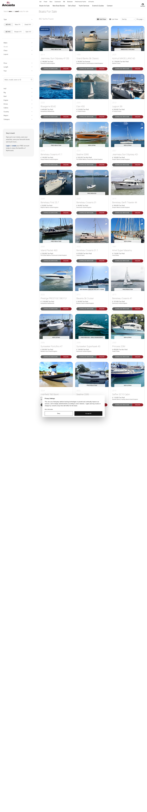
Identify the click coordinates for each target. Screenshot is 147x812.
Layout (6, 54)
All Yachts (91, 1)
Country (6, 112)
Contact (109, 6)
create (14, 146)
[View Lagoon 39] (127, 86)
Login (8, 146)
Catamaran (58, 1)
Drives (6, 104)
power (18, 32)
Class (5, 50)
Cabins (6, 108)
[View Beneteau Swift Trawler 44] (127, 182)
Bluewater (70, 1)
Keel (5, 96)
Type (5, 19)
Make (5, 43)
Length (6, 67)
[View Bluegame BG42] (56, 86)
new (10, 11)
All (8, 24)
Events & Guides (98, 6)
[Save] (70, 28)
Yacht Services (84, 6)
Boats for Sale (44, 6)
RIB (64, 1)
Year (5, 71)
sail (28, 32)
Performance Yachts (80, 1)
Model (6, 47)
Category (7, 119)
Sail (40, 1)
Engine (6, 100)
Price (5, 63)
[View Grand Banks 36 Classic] (92, 38)
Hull (5, 89)
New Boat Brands (59, 6)
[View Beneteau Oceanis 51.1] (92, 230)
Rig (5, 92)
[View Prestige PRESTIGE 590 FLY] (56, 278)
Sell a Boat (72, 6)
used (17, 11)
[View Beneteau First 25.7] (56, 182)
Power (45, 1)
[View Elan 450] (92, 86)
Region (6, 115)
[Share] (70, 32)
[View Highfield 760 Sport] (56, 374)
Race (51, 1)
